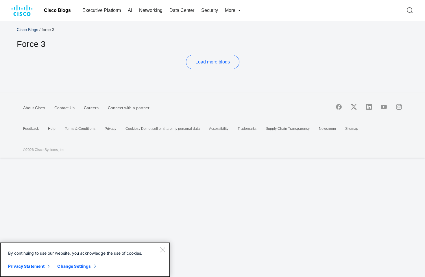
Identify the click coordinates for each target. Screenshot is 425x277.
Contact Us (64, 107)
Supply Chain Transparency (288, 129)
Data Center (181, 10)
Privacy (110, 129)
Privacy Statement (26, 266)
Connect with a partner (128, 107)
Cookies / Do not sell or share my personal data (162, 129)
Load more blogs (212, 61)
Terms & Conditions (80, 129)
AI (130, 10)
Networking (150, 10)
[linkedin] (369, 107)
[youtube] (384, 107)
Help (52, 129)
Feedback (31, 129)
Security (209, 10)
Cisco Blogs (57, 10)
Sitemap (351, 129)
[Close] (162, 250)
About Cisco (34, 107)
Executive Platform (101, 10)
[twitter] (354, 107)
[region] (85, 259)
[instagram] (399, 107)
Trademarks (247, 129)
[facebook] (339, 107)
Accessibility (218, 129)
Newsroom (327, 129)
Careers (91, 107)
